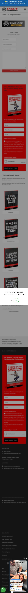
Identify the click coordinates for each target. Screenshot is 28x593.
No (11, 300)
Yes (16, 300)
